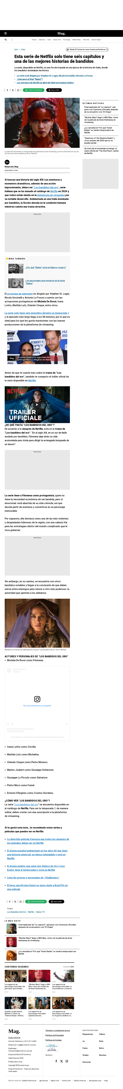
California (42, 39)
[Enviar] (6, 40)
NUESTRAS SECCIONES (90, 1030)
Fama (85, 1048)
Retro (101, 1048)
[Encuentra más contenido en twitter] (12, 90)
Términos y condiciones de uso (57, 1031)
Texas (49, 39)
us (84, 1041)
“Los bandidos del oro (26, 804)
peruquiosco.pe (95, 1081)
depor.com (55, 1081)
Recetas (102, 1055)
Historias (87, 1062)
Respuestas (88, 1034)
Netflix (31, 912)
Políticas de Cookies (53, 1040)
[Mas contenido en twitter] (61, 1061)
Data (101, 1041)
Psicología (66, 39)
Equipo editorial (14, 1038)
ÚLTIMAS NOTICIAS (93, 103)
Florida (34, 39)
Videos (102, 1034)
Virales (86, 1055)
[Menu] (6, 33)
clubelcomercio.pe (29, 1081)
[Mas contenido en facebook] (56, 1061)
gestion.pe (44, 1081)
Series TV (40, 912)
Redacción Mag (11, 167)
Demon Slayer (96, 39)
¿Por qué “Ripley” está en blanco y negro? (46, 267)
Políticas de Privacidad (54, 1035)
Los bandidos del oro (16, 912)
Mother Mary (77, 39)
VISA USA (86, 39)
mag (106, 1081)
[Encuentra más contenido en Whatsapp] (18, 90)
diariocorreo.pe (80, 1081)
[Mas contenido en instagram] (66, 1061)
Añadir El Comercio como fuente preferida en (87, 49)
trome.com (66, 1081)
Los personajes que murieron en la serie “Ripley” (45, 282)
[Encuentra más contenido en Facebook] (7, 90)
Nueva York (57, 39)
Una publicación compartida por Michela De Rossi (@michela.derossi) (37, 737)
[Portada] (14, 1035)
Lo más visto (13, 921)
